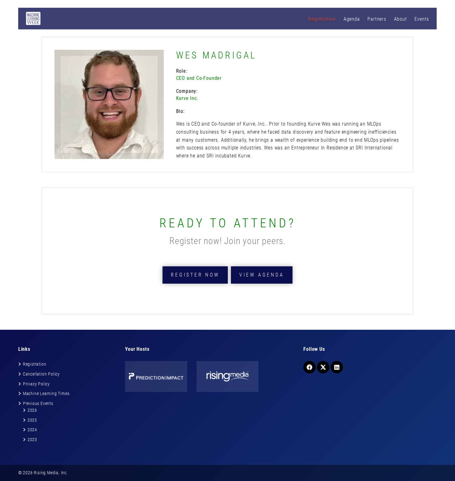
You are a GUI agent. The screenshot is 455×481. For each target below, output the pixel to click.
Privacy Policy (36, 383)
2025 (32, 420)
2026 (32, 410)
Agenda (352, 19)
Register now (195, 275)
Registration (322, 19)
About (400, 19)
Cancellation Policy (41, 373)
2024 (32, 429)
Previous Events (38, 403)
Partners (376, 19)
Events (421, 19)
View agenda (261, 275)
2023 (32, 439)
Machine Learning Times (46, 393)
